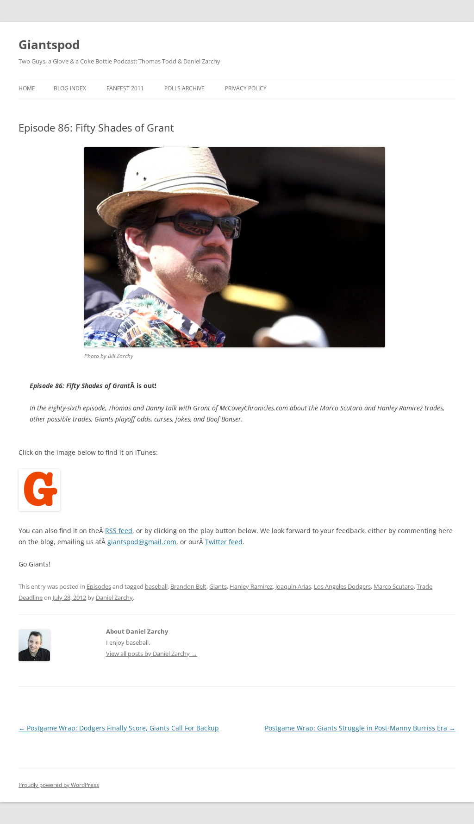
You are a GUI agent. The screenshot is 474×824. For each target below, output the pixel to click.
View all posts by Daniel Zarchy (151, 653)
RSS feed (118, 530)
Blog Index (70, 88)
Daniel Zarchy (114, 597)
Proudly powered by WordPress (59, 785)
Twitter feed (224, 541)
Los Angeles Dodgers (342, 586)
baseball (156, 586)
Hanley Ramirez (251, 586)
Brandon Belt (188, 586)
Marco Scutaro (394, 586)
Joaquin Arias (293, 586)
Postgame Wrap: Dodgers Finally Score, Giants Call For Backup (119, 727)
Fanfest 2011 (125, 88)
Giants (218, 586)
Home (27, 88)
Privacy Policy (246, 88)
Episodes (99, 586)
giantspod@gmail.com (141, 541)
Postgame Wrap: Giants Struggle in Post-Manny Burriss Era (360, 727)
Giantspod (49, 44)
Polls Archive (184, 88)
